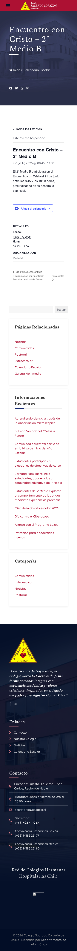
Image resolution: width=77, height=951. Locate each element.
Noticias (20, 342)
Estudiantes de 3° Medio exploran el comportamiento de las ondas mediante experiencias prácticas (38, 495)
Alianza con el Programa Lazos (36, 524)
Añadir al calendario (33, 208)
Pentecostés (58, 275)
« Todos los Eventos (27, 129)
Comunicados (24, 348)
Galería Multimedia (28, 373)
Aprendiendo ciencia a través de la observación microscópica (37, 421)
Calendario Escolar (37, 70)
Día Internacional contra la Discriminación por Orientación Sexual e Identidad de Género (28, 275)
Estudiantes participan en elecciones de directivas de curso (38, 463)
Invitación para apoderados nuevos (34, 535)
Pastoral (21, 354)
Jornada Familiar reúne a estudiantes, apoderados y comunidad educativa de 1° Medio (38, 478)
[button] (8, 5)
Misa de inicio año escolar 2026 (36, 508)
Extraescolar (24, 361)
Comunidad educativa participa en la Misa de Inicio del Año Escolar (37, 448)
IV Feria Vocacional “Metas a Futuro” (35, 433)
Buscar (61, 309)
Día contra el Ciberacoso (32, 516)
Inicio (17, 70)
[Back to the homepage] (38, 5)
